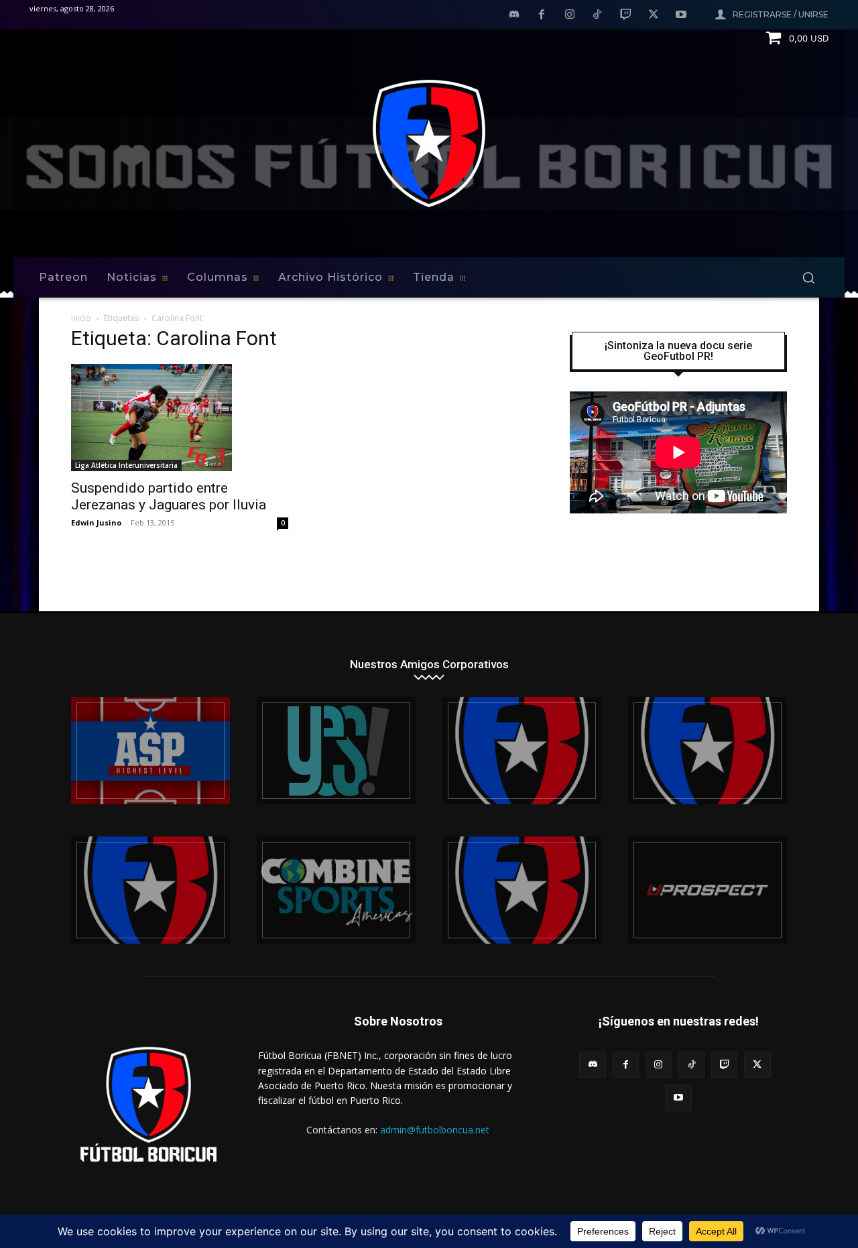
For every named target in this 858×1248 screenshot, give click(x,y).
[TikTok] (598, 15)
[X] (653, 15)
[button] (808, 277)
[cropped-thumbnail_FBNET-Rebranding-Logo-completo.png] (707, 750)
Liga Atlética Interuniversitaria (126, 465)
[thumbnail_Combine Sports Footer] (336, 890)
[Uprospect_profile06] (707, 890)
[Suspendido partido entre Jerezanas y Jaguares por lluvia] (179, 417)
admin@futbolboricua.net (434, 1129)
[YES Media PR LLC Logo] (336, 750)
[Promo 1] (150, 750)
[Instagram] (570, 15)
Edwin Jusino (96, 522)
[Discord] (514, 15)
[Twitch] (625, 15)
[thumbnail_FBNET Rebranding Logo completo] (521, 750)
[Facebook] (542, 15)
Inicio (81, 318)
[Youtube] (681, 15)
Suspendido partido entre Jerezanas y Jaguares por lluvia (168, 496)
